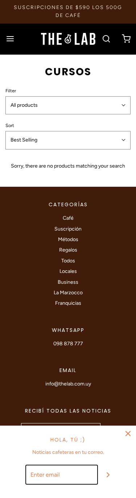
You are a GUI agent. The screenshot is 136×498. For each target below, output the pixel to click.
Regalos (68, 250)
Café (68, 218)
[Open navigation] (10, 39)
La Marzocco (68, 293)
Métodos (68, 239)
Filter (10, 90)
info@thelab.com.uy (68, 384)
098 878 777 (68, 344)
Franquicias (68, 303)
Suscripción (68, 229)
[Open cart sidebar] (126, 39)
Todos (68, 261)
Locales (68, 271)
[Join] (108, 475)
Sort (9, 125)
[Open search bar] (106, 39)
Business (68, 282)
